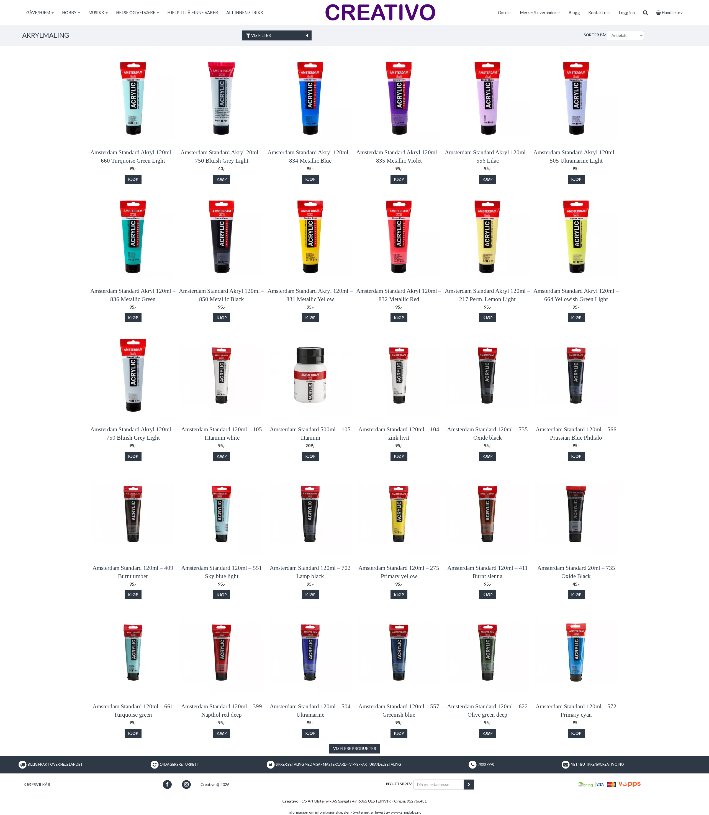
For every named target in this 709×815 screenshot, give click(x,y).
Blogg (574, 12)
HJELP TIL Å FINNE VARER (192, 12)
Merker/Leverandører (540, 12)
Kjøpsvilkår (37, 784)
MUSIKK (96, 12)
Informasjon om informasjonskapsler (318, 812)
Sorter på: (595, 34)
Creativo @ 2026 (215, 784)
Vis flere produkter (354, 748)
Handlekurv (672, 12)
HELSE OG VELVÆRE (136, 12)
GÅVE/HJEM (38, 12)
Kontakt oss (599, 12)
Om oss (505, 12)
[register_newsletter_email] (469, 785)
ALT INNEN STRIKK (244, 12)
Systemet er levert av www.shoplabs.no (387, 812)
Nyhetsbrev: (399, 783)
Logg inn (627, 12)
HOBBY (69, 12)
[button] (167, 784)
